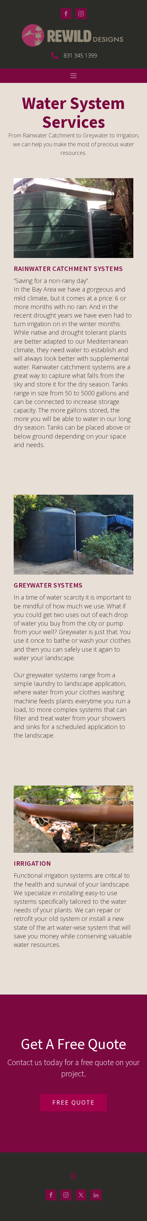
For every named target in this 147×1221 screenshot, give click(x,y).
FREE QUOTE (73, 1102)
